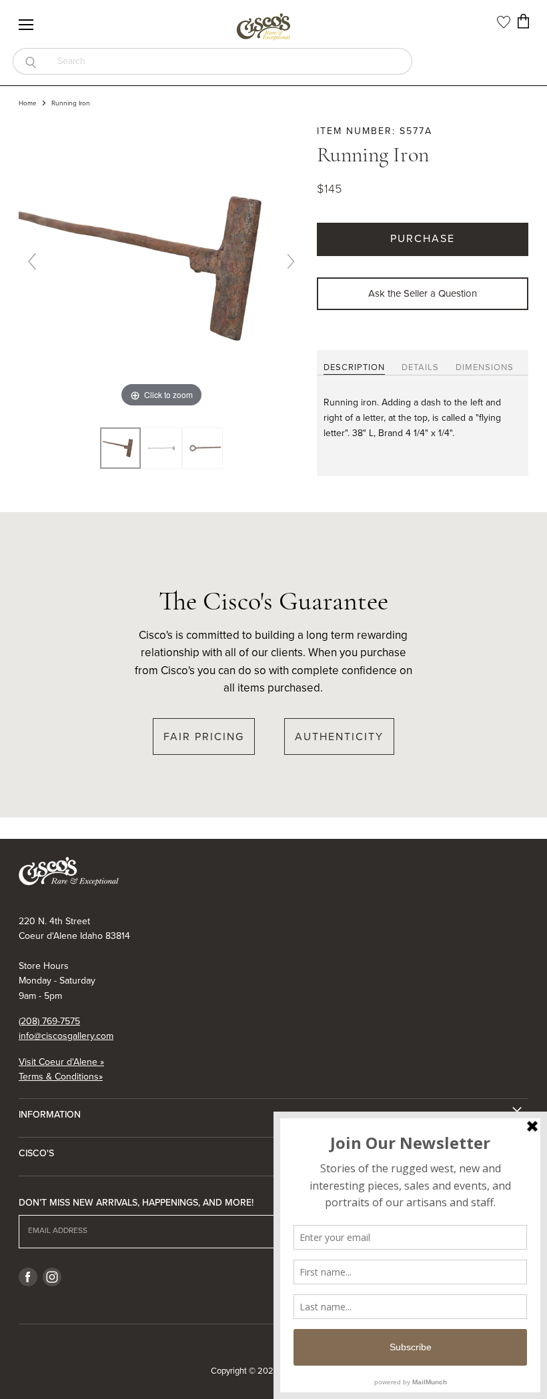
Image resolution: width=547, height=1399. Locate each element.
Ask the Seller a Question (422, 293)
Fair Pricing (203, 736)
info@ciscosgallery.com (66, 1036)
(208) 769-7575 (49, 1021)
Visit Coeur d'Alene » (61, 1062)
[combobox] (230, 61)
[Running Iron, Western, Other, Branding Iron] (120, 447)
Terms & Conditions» (61, 1077)
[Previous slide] (32, 261)
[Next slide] (291, 261)
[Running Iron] (161, 447)
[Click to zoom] (161, 267)
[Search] (30, 61)
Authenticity (339, 736)
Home (28, 103)
